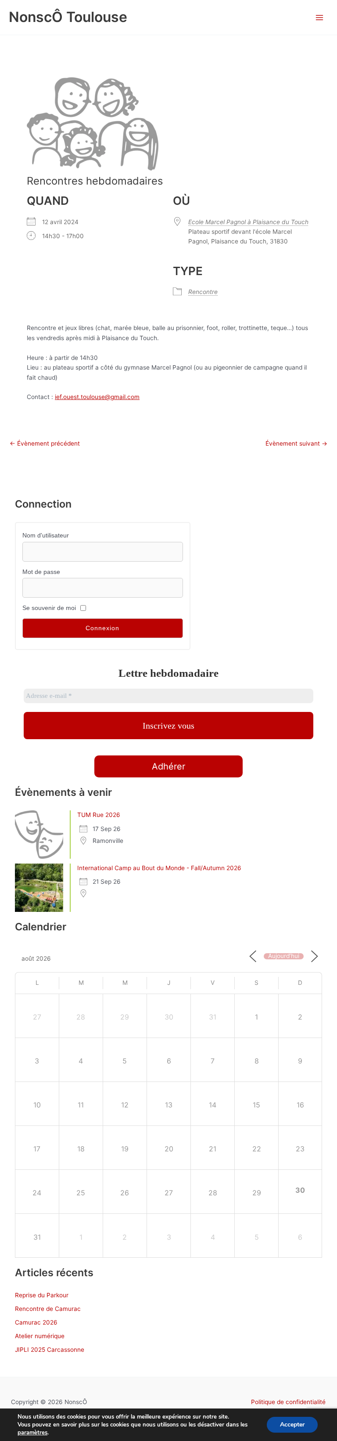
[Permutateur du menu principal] (320, 17)
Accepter (292, 1424)
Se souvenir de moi (49, 608)
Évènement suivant (296, 444)
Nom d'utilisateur (45, 535)
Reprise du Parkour (41, 1295)
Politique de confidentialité (288, 1401)
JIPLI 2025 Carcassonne (49, 1349)
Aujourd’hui (283, 956)
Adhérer (168, 766)
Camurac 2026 (36, 1322)
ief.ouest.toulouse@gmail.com (97, 396)
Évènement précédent (45, 444)
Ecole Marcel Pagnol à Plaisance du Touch (248, 221)
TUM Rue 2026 (98, 814)
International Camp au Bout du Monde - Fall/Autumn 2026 (159, 867)
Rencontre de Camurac (48, 1308)
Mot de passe (41, 572)
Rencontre (203, 291)
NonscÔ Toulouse (68, 16)
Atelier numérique (40, 1335)
